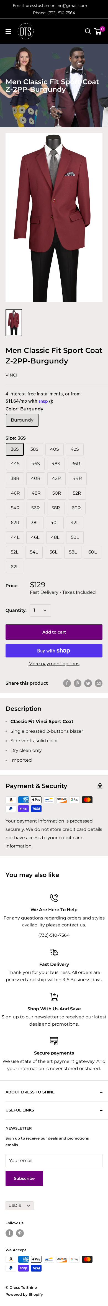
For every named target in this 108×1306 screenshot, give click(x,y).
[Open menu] (8, 31)
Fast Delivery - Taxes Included (63, 592)
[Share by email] (98, 683)
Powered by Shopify (24, 1294)
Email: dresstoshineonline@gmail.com (50, 5)
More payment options (54, 663)
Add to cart (54, 632)
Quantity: (16, 610)
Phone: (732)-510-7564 (54, 12)
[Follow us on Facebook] (9, 1233)
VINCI (11, 375)
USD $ (15, 1205)
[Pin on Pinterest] (77, 683)
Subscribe (24, 1178)
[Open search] (88, 31)
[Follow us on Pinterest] (20, 1233)
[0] (97, 31)
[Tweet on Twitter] (88, 683)
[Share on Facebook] (67, 683)
